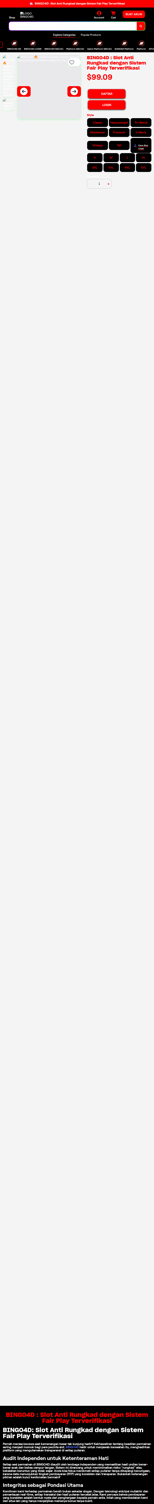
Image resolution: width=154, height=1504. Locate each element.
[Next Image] (74, 91)
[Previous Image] (24, 91)
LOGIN (106, 104)
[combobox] (73, 26)
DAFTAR (106, 93)
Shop (12, 17)
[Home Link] (30, 15)
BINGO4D (72, 1447)
